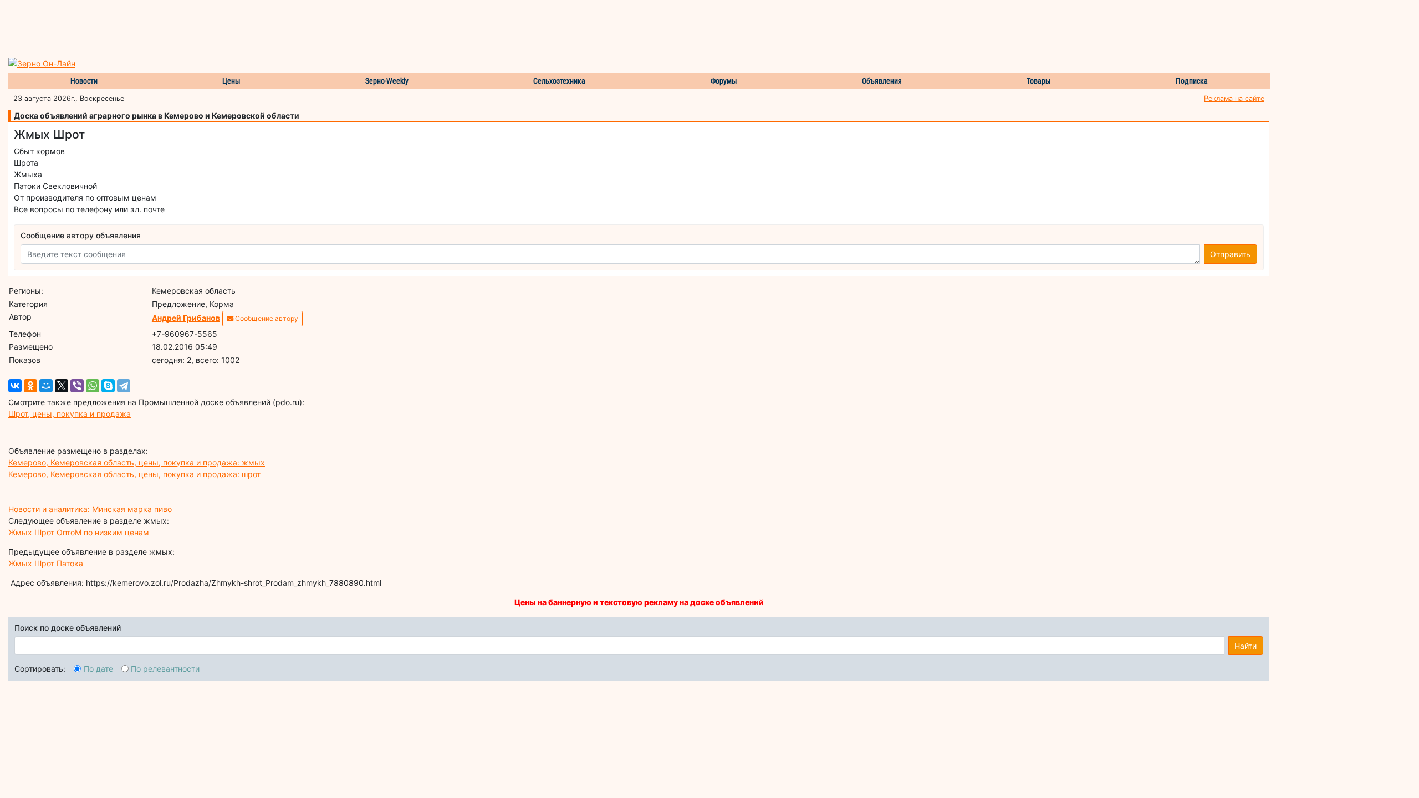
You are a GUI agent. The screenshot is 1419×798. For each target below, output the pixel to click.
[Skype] (108, 385)
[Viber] (77, 385)
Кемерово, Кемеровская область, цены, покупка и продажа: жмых (136, 462)
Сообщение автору (265, 318)
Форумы (724, 80)
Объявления (882, 80)
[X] (61, 385)
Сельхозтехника (559, 80)
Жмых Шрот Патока (45, 563)
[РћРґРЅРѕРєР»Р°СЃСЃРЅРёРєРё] (30, 385)
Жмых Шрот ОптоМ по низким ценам (78, 532)
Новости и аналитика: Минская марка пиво (90, 509)
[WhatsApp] (92, 385)
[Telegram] (123, 385)
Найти (1245, 646)
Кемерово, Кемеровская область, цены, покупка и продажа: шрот (134, 474)
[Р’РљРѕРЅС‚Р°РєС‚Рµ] (15, 385)
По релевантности (165, 668)
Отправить (1230, 254)
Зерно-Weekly (387, 80)
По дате (98, 668)
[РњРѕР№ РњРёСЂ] (46, 385)
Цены (231, 80)
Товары (1039, 80)
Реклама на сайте (1234, 98)
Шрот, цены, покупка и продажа (69, 413)
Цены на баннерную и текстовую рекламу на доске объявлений (639, 602)
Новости (84, 80)
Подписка (1192, 80)
